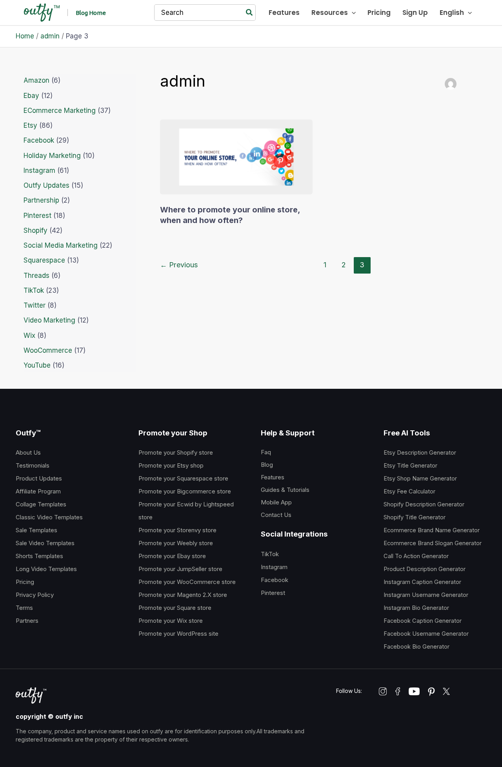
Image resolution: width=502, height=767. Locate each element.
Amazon (36, 80)
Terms (24, 607)
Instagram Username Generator (426, 594)
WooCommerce (48, 350)
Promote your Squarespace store (183, 478)
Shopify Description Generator (424, 504)
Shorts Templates (39, 556)
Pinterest (37, 215)
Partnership (41, 200)
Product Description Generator (425, 569)
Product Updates (39, 478)
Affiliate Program (38, 491)
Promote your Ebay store (172, 556)
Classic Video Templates (49, 517)
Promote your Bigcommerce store (184, 491)
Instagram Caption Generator (422, 582)
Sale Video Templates (45, 543)
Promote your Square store (174, 607)
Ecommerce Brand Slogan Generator (433, 543)
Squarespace (44, 260)
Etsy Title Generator (410, 465)
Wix (29, 335)
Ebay (31, 96)
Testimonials (32, 465)
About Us (28, 452)
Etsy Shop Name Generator (420, 478)
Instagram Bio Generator (416, 607)
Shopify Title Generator (415, 517)
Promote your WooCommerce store (187, 582)
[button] (91, 13)
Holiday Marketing (52, 156)
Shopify (35, 230)
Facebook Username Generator (426, 633)
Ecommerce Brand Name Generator (432, 530)
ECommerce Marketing (60, 110)
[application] (352, 12)
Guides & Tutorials (285, 489)
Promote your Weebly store (175, 543)
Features (272, 477)
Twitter (34, 305)
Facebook (39, 140)
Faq (266, 452)
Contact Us (276, 515)
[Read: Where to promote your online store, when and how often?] (236, 156)
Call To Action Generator (416, 556)
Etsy (30, 125)
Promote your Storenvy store (177, 530)
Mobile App (276, 502)
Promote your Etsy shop (171, 465)
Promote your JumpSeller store (180, 569)
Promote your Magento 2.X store (182, 594)
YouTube (37, 365)
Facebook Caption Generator (423, 620)
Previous (179, 264)
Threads (36, 275)
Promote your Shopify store (175, 452)
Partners (27, 620)
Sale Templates (36, 530)
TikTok (34, 290)
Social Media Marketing (61, 245)
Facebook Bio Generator (416, 646)
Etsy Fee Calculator (409, 491)
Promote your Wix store (170, 620)
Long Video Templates (46, 569)
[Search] (249, 12)
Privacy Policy (35, 594)
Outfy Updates (46, 185)
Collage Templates (41, 504)
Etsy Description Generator (420, 452)
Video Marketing (49, 320)
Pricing (25, 582)
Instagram (39, 170)
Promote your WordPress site (178, 633)
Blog (267, 464)
